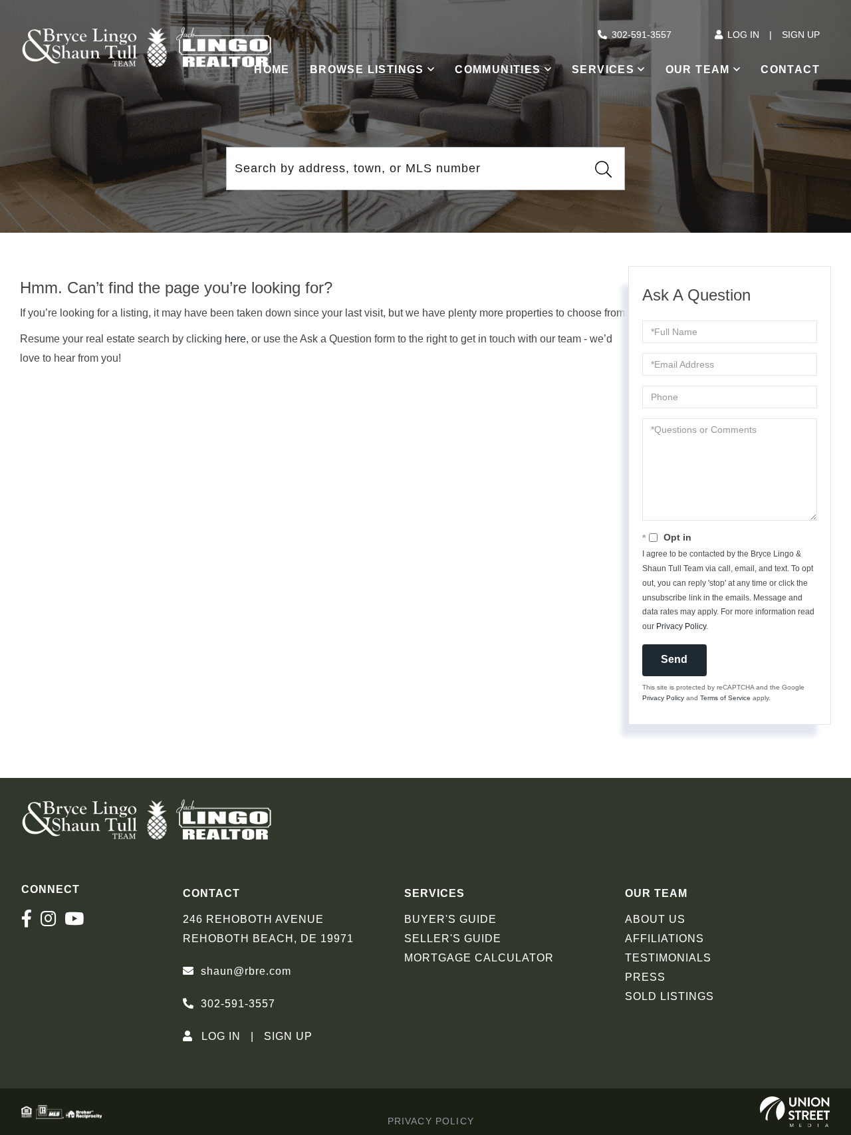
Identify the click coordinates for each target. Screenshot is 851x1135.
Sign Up (801, 34)
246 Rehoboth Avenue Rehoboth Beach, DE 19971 (268, 929)
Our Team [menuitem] (698, 69)
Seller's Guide (452, 938)
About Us (655, 919)
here (235, 338)
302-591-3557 (641, 34)
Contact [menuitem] (790, 69)
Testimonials (668, 957)
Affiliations (664, 938)
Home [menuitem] (272, 69)
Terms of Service (725, 697)
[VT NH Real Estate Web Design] (795, 1111)
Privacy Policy (681, 626)
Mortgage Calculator (479, 957)
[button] (603, 169)
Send (674, 659)
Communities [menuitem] (498, 69)
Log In (743, 34)
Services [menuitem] (603, 69)
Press (645, 977)
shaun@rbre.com (246, 971)
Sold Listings (669, 996)
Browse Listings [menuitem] (367, 69)
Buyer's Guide (450, 919)
